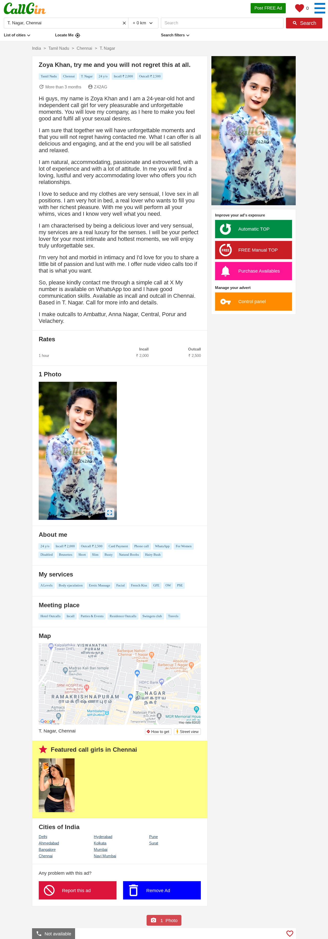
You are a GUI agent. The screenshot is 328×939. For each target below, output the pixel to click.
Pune (153, 836)
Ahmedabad (49, 843)
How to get (157, 731)
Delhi (43, 836)
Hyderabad (103, 836)
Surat (153, 843)
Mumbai (100, 849)
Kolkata (100, 843)
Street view (187, 731)
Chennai (46, 856)
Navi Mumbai (105, 856)
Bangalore (47, 849)
